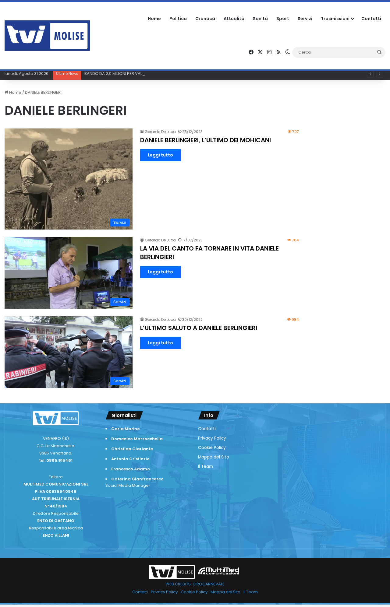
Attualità (234, 19)
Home (154, 19)
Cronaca (205, 19)
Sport (282, 19)
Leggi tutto (160, 155)
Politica (178, 19)
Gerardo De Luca (160, 131)
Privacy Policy (212, 438)
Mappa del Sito (213, 457)
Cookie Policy (212, 448)
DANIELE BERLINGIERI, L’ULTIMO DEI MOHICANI (205, 140)
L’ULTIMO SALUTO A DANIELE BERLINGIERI (198, 328)
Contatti (371, 19)
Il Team (205, 466)
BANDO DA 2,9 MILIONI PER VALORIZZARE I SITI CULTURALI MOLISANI (147, 73)
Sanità (260, 19)
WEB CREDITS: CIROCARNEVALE (195, 584)
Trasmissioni (335, 19)
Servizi (305, 19)
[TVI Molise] (47, 35)
